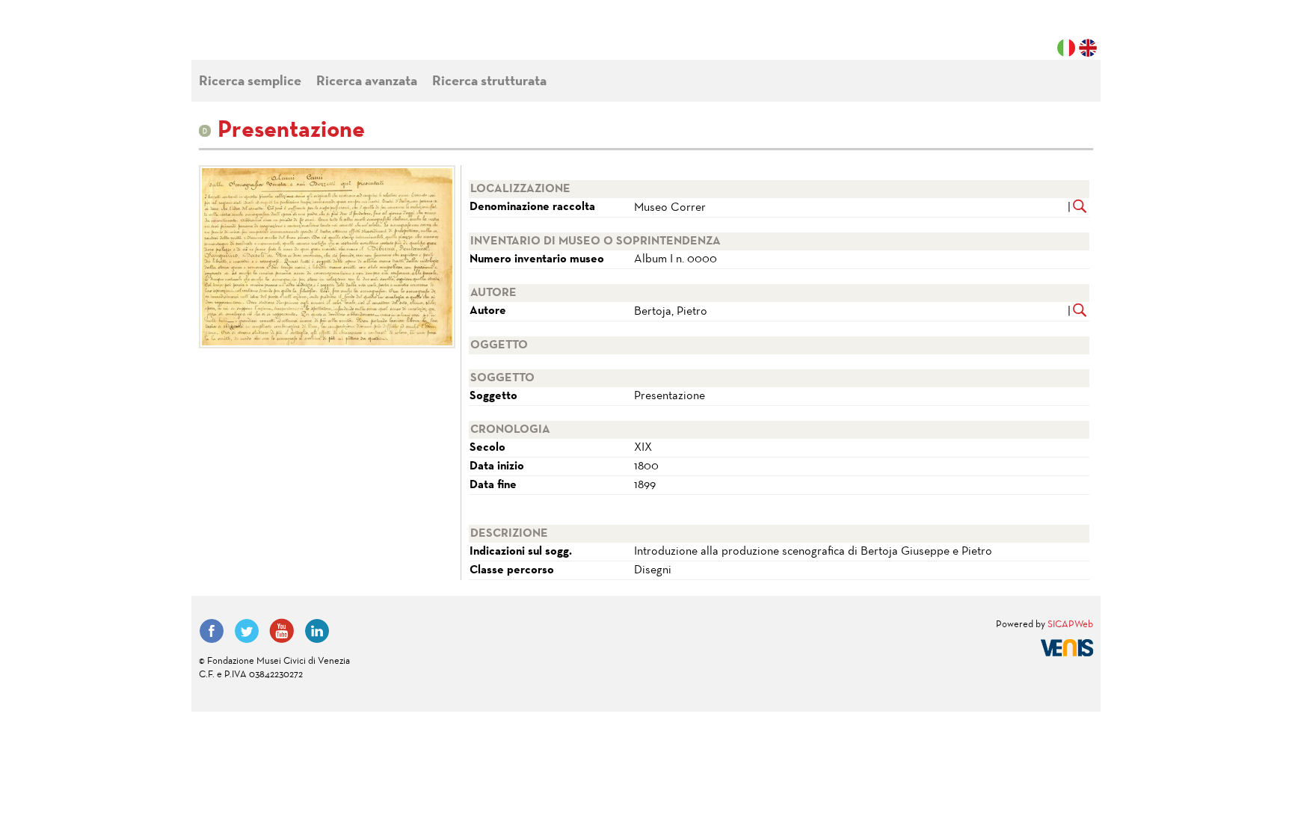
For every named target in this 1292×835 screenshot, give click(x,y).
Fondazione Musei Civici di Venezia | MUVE (260, 37)
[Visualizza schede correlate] (1080, 208)
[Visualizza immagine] (324, 256)
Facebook (211, 631)
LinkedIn (317, 631)
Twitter (246, 631)
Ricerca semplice (250, 82)
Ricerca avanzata (366, 82)
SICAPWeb (1070, 624)
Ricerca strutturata (489, 82)
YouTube (282, 631)
